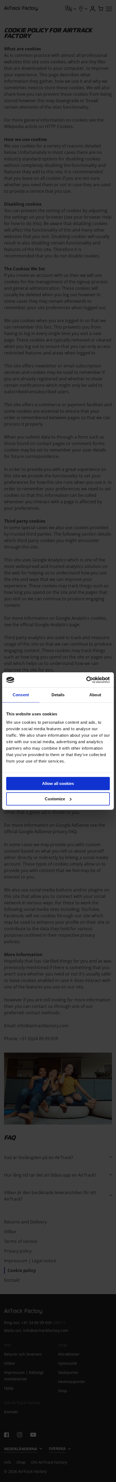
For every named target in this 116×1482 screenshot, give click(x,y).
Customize (55, 799)
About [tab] (95, 694)
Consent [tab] (21, 694)
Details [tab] (58, 694)
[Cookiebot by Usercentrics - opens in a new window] (86, 679)
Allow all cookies (58, 783)
